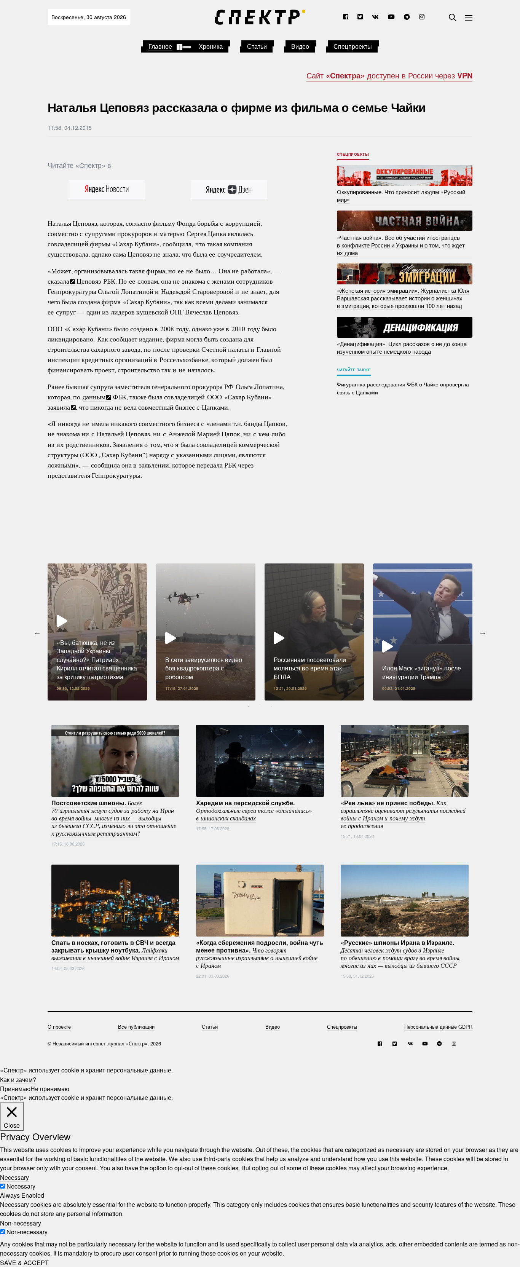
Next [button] (483, 632)
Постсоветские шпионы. (113, 817)
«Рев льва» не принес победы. (403, 814)
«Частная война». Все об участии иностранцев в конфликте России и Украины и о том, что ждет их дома (401, 244)
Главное (160, 46)
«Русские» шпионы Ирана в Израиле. (401, 953)
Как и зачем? (18, 1079)
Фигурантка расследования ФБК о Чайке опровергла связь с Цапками (403, 388)
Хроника (211, 46)
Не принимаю (49, 1088)
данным (94, 396)
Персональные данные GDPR (438, 1026)
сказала (58, 281)
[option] (97, 632)
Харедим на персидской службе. (254, 810)
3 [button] (271, 706)
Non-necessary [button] (20, 1222)
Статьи (257, 46)
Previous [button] (37, 632)
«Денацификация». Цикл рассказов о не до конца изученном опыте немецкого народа (402, 347)
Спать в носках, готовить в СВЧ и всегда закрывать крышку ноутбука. (115, 950)
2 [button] (260, 706)
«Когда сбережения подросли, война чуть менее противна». (259, 953)
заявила (59, 407)
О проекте (59, 1026)
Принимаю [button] (15, 1088)
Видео (300, 46)
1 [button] (248, 706)
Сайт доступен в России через (389, 75)
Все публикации (136, 1026)
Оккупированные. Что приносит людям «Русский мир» (401, 195)
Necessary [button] (14, 1177)
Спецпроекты (352, 46)
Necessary (20, 1186)
